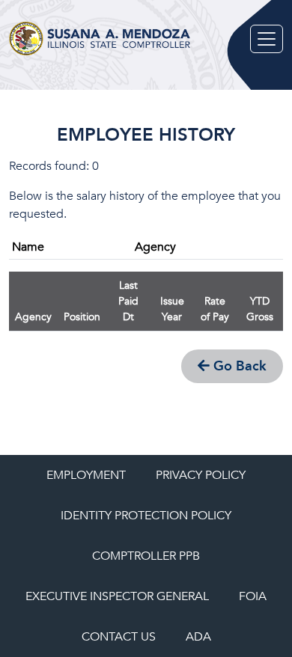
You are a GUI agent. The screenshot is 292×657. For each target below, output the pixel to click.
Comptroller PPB (146, 556)
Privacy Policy (201, 475)
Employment (86, 475)
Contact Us (119, 637)
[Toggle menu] (266, 39)
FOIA (253, 596)
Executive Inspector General (117, 596)
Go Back (238, 366)
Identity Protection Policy (146, 515)
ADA (198, 637)
